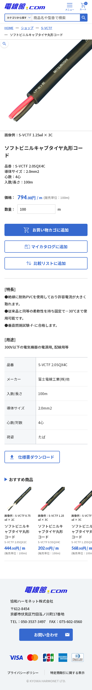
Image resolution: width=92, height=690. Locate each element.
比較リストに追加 (49, 263)
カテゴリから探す (17, 17)
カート (83, 7)
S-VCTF (46, 28)
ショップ (27, 28)
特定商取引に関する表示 (67, 672)
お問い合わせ (46, 635)
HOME (8, 28)
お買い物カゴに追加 (50, 230)
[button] (4, 44)
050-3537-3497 (33, 621)
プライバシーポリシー (23, 672)
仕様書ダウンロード (36, 457)
